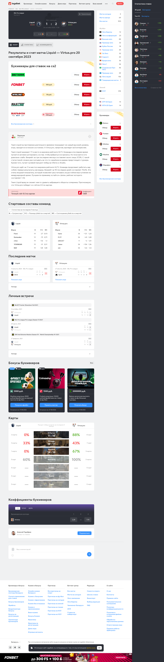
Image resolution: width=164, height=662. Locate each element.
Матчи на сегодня (74, 595)
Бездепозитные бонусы (14, 610)
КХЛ (111, 91)
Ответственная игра (114, 625)
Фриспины (32, 620)
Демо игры (62, 4)
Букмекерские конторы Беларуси (15, 592)
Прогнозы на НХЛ (54, 614)
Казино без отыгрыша (36, 604)
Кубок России (111, 46)
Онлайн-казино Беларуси (34, 592)
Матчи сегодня (110, 14)
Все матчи (110, 21)
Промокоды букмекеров (13, 620)
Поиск (113, 3)
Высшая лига (111, 39)
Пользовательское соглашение (114, 603)
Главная (11, 9)
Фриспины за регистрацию (33, 624)
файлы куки (91, 648)
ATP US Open (111, 102)
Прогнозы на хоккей (55, 604)
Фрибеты (11, 605)
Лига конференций (111, 35)
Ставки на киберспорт (72, 613)
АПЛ (69, 609)
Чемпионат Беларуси (75, 605)
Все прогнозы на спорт (54, 592)
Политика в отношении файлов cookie (114, 614)
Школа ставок (92, 595)
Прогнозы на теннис (55, 607)
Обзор (76, 75)
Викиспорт (91, 598)
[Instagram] (10, 647)
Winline (17, 520)
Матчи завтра (110, 18)
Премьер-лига (111, 43)
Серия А (111, 57)
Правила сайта (112, 598)
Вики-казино (33, 612)
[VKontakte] (19, 647)
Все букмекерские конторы (22, 124)
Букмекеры (28, 4)
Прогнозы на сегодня (56, 600)
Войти (120, 4)
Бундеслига (111, 60)
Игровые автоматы (35, 632)
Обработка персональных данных (115, 620)
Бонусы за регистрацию (13, 615)
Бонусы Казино (34, 616)
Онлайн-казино (41, 4)
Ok (99, 648)
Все (91, 363)
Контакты (110, 595)
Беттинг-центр (84, 4)
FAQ (88, 605)
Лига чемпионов (73, 598)
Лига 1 (111, 64)
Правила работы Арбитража (113, 629)
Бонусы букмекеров (16, 602)
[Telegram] (15, 647)
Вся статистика (141, 88)
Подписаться (84, 533)
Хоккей (102, 87)
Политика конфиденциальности (115, 608)
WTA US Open (111, 105)
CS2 (16, 9)
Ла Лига (111, 53)
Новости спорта (93, 591)
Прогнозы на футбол (56, 596)
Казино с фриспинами (36, 600)
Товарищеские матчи (111, 80)
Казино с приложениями (34, 608)
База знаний (97, 4)
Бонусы (52, 4)
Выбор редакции (93, 602)
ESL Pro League (24, 9)
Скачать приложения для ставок (16, 597)
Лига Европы (111, 32)
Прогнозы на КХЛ (54, 611)
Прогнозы (72, 4)
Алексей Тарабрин (24, 532)
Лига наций (111, 77)
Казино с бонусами (35, 596)
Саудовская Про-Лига (111, 68)
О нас (109, 591)
